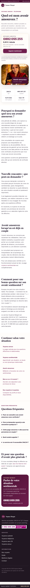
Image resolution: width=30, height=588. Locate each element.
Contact (4, 561)
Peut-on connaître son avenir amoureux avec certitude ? (12, 416)
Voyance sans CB (7, 541)
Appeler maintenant (15, 51)
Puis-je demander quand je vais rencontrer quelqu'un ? (13, 423)
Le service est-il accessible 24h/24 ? (16, 442)
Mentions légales (7, 558)
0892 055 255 (13, 39)
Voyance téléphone (8, 538)
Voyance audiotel (7, 536)
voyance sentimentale (8, 265)
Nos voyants (6, 552)
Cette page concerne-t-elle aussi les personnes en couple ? (14, 431)
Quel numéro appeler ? (11, 437)
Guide (3, 555)
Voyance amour (7, 544)
